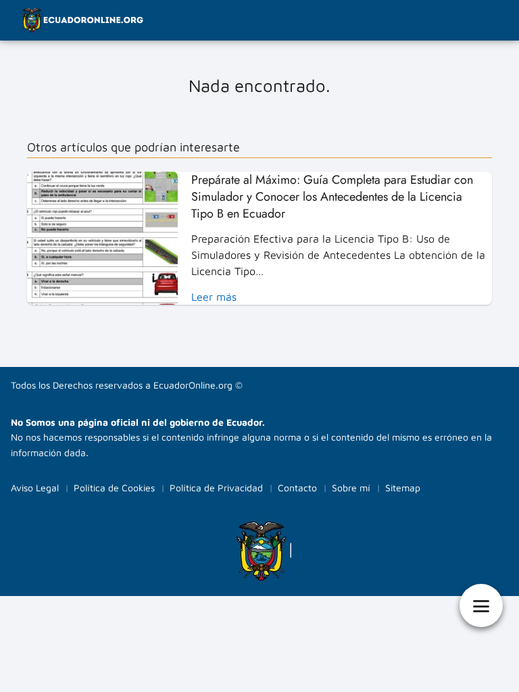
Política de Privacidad (216, 487)
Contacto (297, 487)
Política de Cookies (114, 487)
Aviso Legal (35, 487)
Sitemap (402, 487)
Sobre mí (351, 487)
